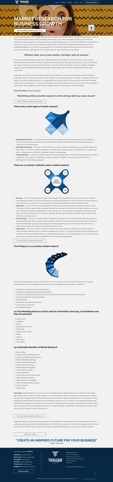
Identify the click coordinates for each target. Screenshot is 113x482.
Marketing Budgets (34, 90)
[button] (92, 2)
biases (16, 80)
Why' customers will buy (32, 78)
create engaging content (31, 85)
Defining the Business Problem (38, 289)
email (73, 201)
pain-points (90, 78)
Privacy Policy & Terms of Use (89, 478)
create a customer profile (72, 80)
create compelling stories (30, 68)
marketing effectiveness (48, 39)
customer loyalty (44, 44)
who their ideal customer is (39, 395)
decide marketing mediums (51, 85)
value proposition (91, 83)
